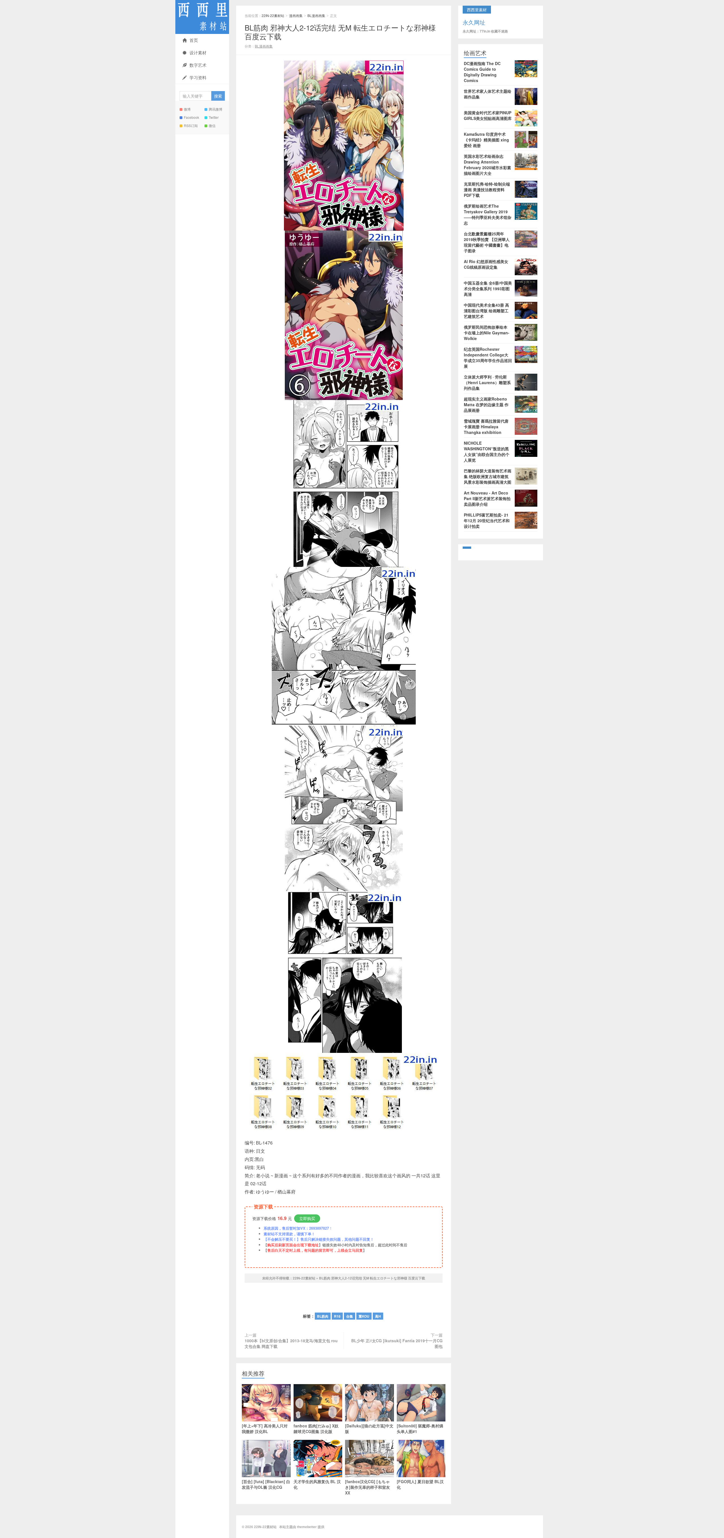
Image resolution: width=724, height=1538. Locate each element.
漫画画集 (296, 15)
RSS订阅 (191, 125)
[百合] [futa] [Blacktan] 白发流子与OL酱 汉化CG (266, 1484)
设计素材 (197, 52)
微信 (212, 125)
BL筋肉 (322, 1316)
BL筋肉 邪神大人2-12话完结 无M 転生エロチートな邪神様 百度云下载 (340, 31)
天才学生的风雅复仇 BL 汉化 (317, 1484)
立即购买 (307, 1218)
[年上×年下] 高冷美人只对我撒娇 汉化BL (265, 1428)
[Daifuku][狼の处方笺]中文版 (369, 1428)
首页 (193, 40)
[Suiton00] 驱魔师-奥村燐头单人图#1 (420, 1428)
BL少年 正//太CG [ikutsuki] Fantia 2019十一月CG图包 (397, 1343)
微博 (187, 109)
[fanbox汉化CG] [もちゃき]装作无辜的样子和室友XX (367, 1487)
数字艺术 (197, 65)
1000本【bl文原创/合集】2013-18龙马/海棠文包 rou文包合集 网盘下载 (291, 1343)
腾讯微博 (215, 109)
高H (378, 1316)
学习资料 (197, 77)
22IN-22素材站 (202, 17)
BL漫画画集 (316, 15)
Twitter (214, 117)
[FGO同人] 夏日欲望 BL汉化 (420, 1484)
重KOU (364, 1316)
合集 (349, 1316)
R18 (337, 1316)
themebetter (307, 1526)
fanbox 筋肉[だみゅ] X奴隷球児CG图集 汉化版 (316, 1428)
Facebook (191, 117)
